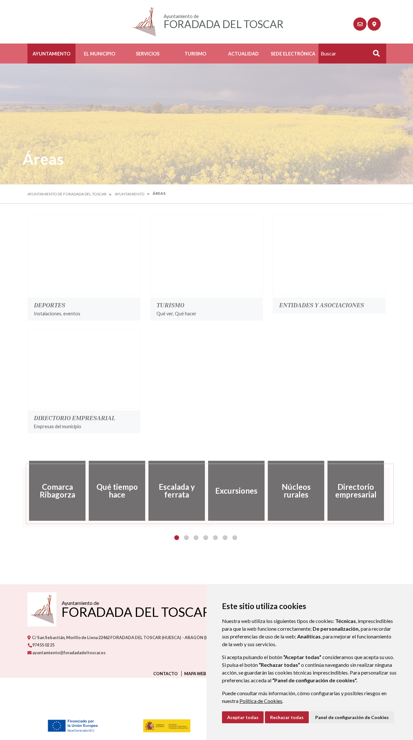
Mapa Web (195, 673)
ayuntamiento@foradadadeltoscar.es (69, 652)
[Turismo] (206, 255)
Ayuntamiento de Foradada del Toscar (66, 194)
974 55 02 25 (43, 644)
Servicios (147, 53)
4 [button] (205, 537)
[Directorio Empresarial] (83, 368)
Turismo (195, 53)
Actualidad (243, 53)
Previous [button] (22, 491)
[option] (57, 491)
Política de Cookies (260, 701)
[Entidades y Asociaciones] (329, 255)
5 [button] (215, 537)
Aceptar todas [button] (242, 717)
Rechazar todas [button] (287, 717)
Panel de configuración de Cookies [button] (352, 717)
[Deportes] (83, 255)
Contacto (165, 673)
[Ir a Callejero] (374, 24)
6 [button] (225, 537)
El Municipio (99, 53)
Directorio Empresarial (74, 417)
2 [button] (186, 537)
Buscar (374, 55)
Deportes (49, 305)
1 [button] (176, 537)
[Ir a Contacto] (360, 24)
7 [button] (234, 537)
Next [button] (390, 491)
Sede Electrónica (293, 53)
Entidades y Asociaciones (321, 305)
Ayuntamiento (51, 53)
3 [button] (196, 537)
